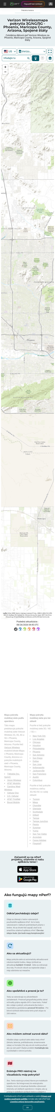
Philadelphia (38, 748)
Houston (37, 745)
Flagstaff (37, 843)
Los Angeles (38, 739)
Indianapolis (38, 767)
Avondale (37, 837)
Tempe (36, 818)
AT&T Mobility (14, 783)
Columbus (37, 780)
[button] (5, 67)
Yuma (35, 831)
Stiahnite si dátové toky (42, 58)
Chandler (37, 805)
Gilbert (36, 815)
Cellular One (13, 793)
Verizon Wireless (12, 747)
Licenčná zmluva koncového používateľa (27, 1102)
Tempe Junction (40, 821)
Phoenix (36, 752)
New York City (39, 736)
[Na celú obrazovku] (50, 51)
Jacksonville (38, 771)
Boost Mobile (13, 802)
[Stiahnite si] (27, 869)
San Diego (37, 758)
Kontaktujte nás (41, 1048)
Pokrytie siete (35, 58)
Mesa (35, 802)
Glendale (37, 808)
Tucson (36, 799)
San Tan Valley (40, 834)
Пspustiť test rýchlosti (33, 4)
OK (27, 1107)
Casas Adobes (39, 840)
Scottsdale (38, 812)
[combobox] (9, 51)
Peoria (36, 824)
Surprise (36, 827)
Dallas (36, 761)
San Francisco (39, 774)
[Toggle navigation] (4, 4)
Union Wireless (14, 780)
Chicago (36, 742)
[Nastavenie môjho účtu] (50, 4)
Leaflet (5, 613)
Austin (36, 777)
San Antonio (38, 755)
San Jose (37, 764)
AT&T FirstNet (13, 799)
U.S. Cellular (13, 796)
